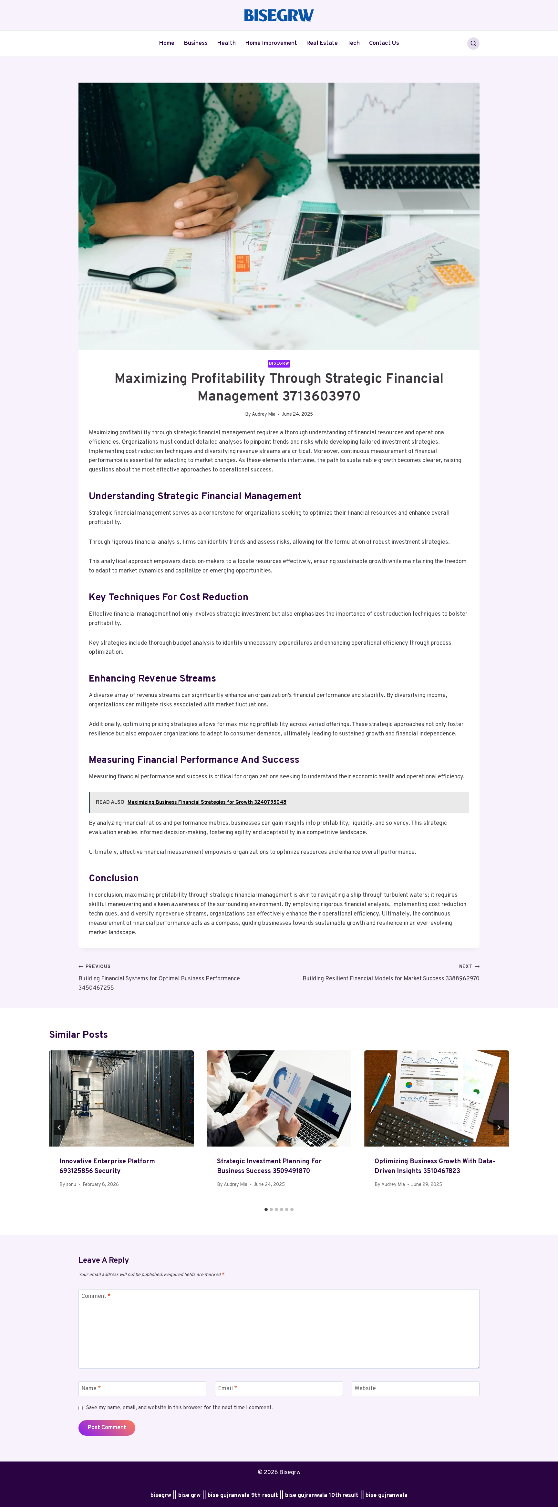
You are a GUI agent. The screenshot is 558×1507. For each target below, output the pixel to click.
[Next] (498, 1127)
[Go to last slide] (59, 1127)
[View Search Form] (473, 43)
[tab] (266, 1209)
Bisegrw (279, 363)
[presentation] (121, 1098)
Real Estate (322, 43)
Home (166, 43)
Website (365, 1389)
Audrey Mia (263, 414)
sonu (71, 1185)
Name (91, 1389)
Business (196, 43)
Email (227, 1389)
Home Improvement (271, 43)
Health (226, 43)
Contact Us (384, 43)
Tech (353, 43)
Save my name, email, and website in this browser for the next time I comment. (179, 1408)
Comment (96, 1296)
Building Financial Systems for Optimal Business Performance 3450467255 (159, 978)
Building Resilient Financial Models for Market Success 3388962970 (391, 973)
